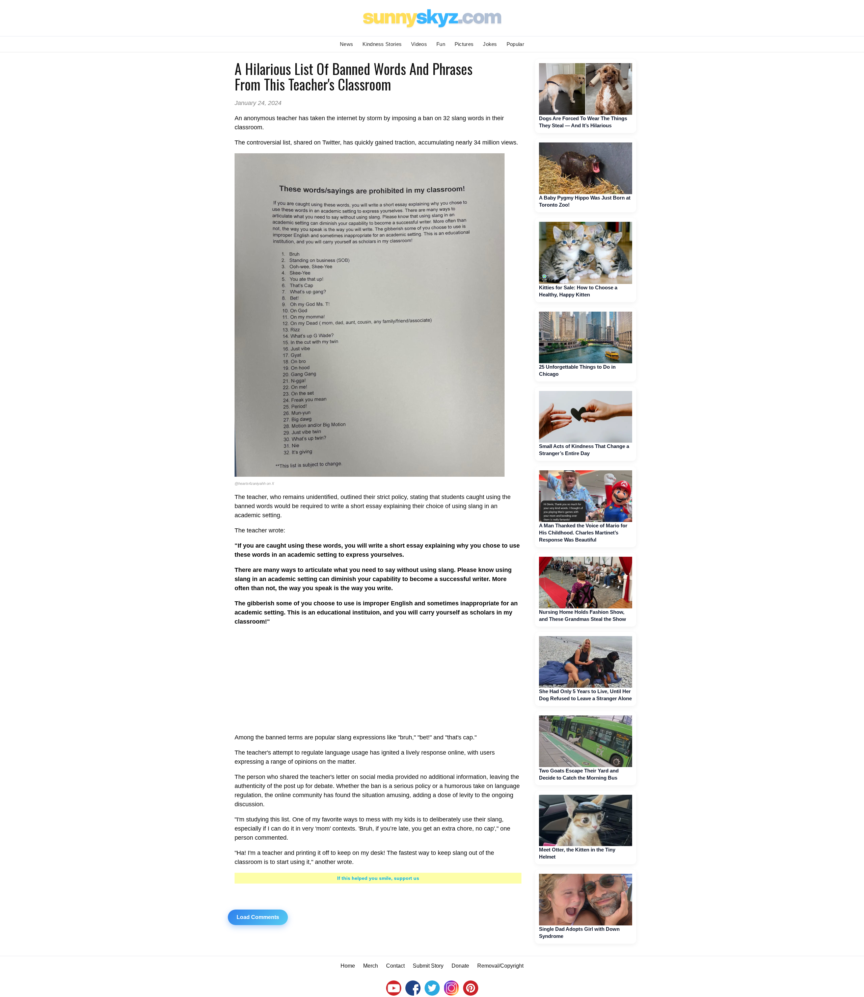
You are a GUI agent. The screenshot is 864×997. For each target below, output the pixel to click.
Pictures (464, 44)
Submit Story (428, 966)
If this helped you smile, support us (378, 878)
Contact (395, 966)
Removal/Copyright (500, 966)
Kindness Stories (382, 44)
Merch (370, 966)
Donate (460, 966)
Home (348, 966)
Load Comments (258, 917)
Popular (515, 44)
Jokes (490, 44)
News (346, 44)
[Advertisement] (378, 679)
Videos (419, 44)
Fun (440, 44)
